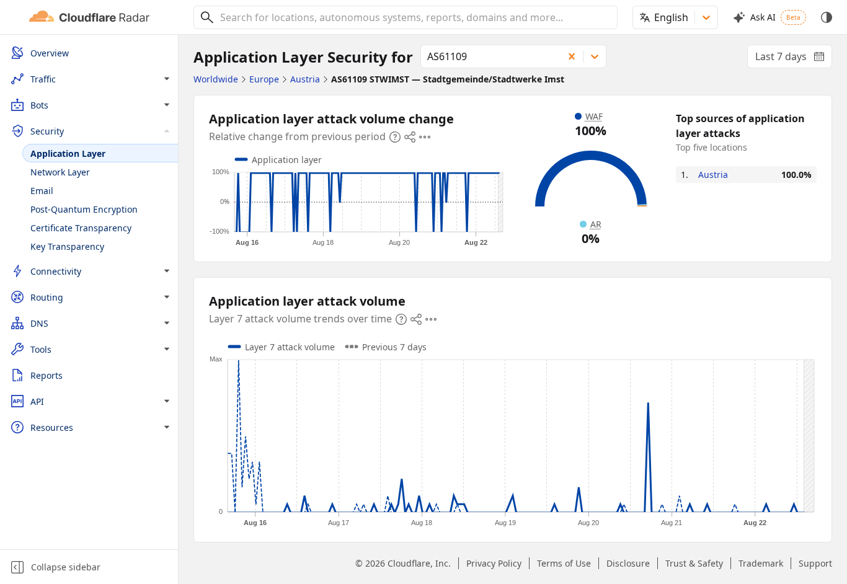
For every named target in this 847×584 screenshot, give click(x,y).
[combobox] (414, 17)
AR (595, 224)
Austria (713, 174)
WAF (594, 116)
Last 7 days (793, 59)
